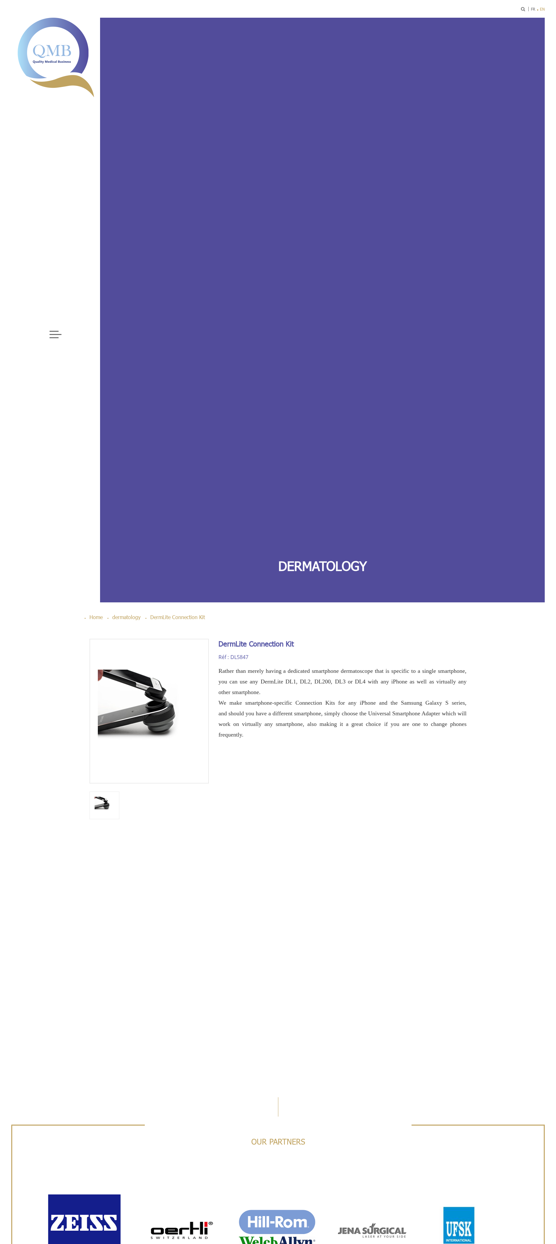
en (542, 9)
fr (533, 9)
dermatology (322, 565)
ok (505, 9)
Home (96, 617)
